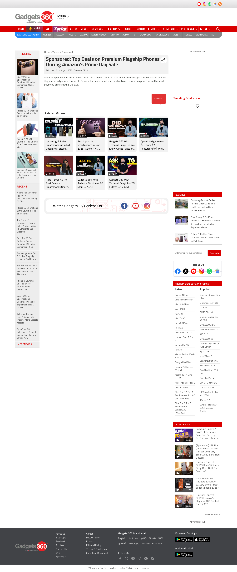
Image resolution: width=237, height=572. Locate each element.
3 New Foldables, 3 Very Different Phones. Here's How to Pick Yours (205, 237)
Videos (55, 52)
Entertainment (99, 35)
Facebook (120, 558)
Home (21, 29)
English (121, 538)
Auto (73, 29)
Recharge (188, 29)
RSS (58, 553)
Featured (180, 194)
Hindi (130, 538)
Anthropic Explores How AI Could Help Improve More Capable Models (27, 318)
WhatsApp (146, 558)
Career (89, 534)
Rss (152, 558)
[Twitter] (185, 271)
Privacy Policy (92, 538)
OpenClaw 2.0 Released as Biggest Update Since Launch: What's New (26, 333)
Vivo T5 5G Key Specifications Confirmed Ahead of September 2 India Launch (26, 302)
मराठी (160, 538)
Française (157, 544)
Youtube (133, 558)
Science (188, 35)
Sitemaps (61, 538)
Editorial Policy (93, 545)
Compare (169, 29)
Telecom (59, 35)
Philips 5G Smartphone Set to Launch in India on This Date (27, 211)
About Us (60, 534)
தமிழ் (144, 538)
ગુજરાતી (122, 544)
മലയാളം (134, 544)
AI (47, 29)
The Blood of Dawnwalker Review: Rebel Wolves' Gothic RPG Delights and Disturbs (26, 226)
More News (24, 344)
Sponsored (67, 52)
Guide (127, 29)
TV (134, 35)
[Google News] (217, 271)
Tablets (177, 35)
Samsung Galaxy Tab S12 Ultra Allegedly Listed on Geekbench (26, 256)
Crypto (115, 35)
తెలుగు (152, 538)
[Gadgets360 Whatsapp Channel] (209, 271)
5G (213, 35)
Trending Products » (186, 98)
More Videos (211, 514)
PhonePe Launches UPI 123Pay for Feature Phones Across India (26, 285)
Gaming (84, 35)
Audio (126, 35)
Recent (22, 186)
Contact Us (61, 549)
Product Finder (146, 29)
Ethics (89, 542)
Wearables (202, 35)
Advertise (61, 557)
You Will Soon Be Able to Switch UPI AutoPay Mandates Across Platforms (27, 270)
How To (72, 35)
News (84, 29)
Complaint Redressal (97, 553)
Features (113, 29)
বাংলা (137, 538)
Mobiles (47, 35)
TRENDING (24, 54)
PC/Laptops (145, 35)
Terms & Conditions (96, 549)
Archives (60, 545)
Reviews (97, 29)
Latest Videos (183, 424)
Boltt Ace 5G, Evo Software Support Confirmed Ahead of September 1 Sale (26, 242)
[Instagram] (201, 271)
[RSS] (220, 4)
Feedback (60, 542)
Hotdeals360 (162, 35)
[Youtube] (193, 271)
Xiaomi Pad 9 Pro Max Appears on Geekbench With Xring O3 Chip (27, 197)
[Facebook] (178, 271)
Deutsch (145, 544)
